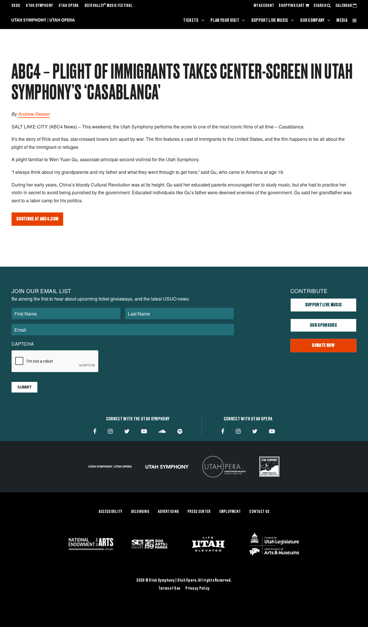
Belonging (140, 512)
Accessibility (110, 512)
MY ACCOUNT (264, 6)
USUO (16, 6)
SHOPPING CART (292, 6)
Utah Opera (68, 6)
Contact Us (259, 512)
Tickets (190, 20)
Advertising (168, 512)
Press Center (198, 512)
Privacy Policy (197, 588)
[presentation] (55, 361)
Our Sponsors (323, 325)
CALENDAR (344, 6)
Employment (230, 512)
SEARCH (320, 6)
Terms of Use (169, 588)
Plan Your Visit (224, 20)
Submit (24, 387)
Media (341, 20)
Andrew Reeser (34, 114)
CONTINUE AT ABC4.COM (37, 219)
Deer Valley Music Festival (109, 6)
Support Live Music (269, 20)
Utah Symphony (39, 6)
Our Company (312, 20)
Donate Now (323, 345)
